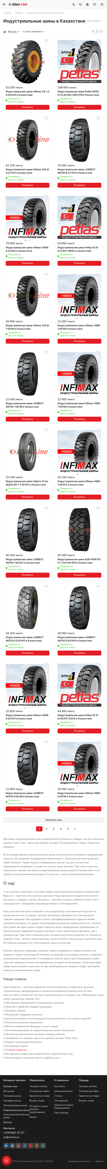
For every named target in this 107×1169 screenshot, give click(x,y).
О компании (61, 1080)
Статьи (58, 1096)
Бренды (7, 1122)
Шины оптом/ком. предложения (64, 1106)
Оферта (99, 1161)
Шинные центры (63, 1091)
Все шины (8, 1091)
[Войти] (87, 4)
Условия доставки (39, 1091)
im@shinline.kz (11, 1137)
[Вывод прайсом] (101, 31)
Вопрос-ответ (37, 1100)
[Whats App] (43, 1145)
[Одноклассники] (37, 1145)
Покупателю (36, 1080)
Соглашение (61, 1100)
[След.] (75, 828)
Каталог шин (10, 1086)
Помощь (84, 1080)
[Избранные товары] (94, 4)
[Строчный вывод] (97, 31)
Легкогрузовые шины (15, 1105)
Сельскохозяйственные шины (16, 1116)
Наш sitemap (61, 1112)
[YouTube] (30, 1145)
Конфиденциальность (79, 1161)
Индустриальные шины (16, 1110)
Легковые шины (12, 1096)
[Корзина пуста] (101, 4)
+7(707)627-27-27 (13, 1132)
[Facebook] (12, 1145)
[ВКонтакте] (6, 1145)
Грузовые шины (12, 1100)
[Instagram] (18, 1145)
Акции (33, 1117)
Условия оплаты (38, 1086)
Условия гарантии (16, 1050)
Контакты (59, 1086)
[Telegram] (24, 1145)
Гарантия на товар (39, 1096)
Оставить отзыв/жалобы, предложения (38, 1109)
